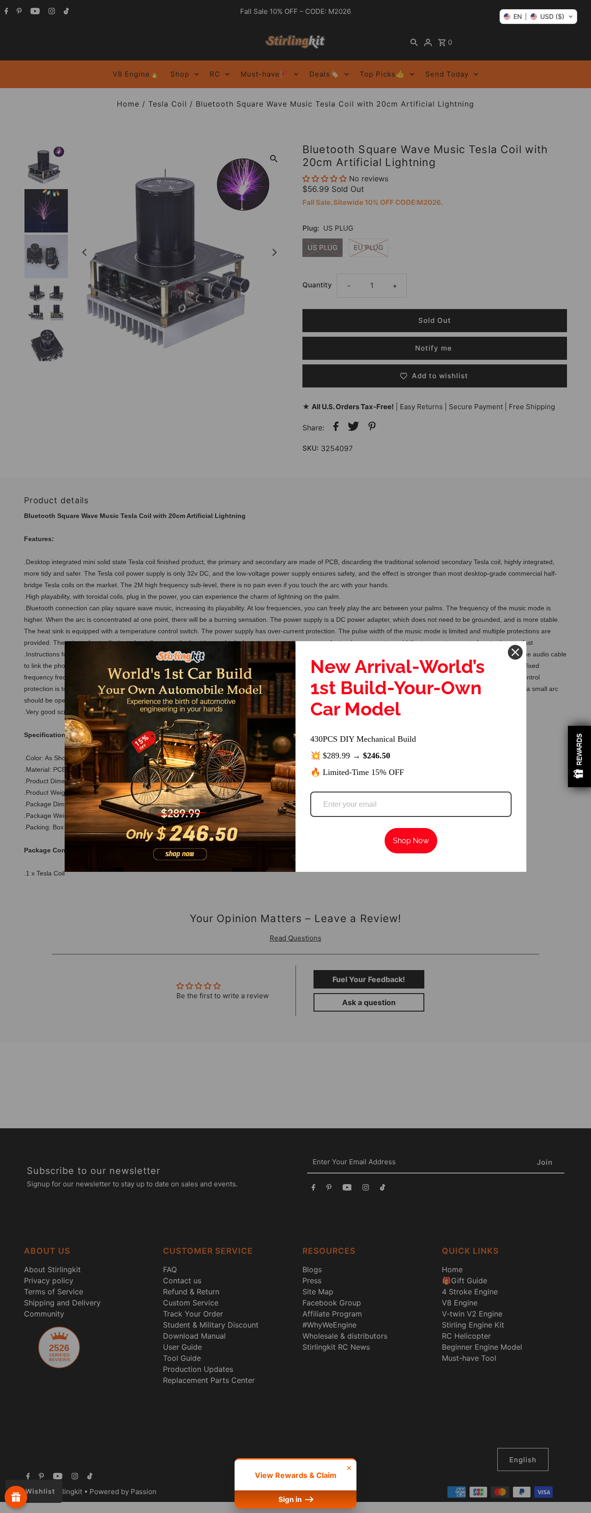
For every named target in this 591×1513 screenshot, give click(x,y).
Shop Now (411, 840)
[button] (538, 16)
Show (16, 1497)
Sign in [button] (290, 1499)
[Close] (515, 652)
